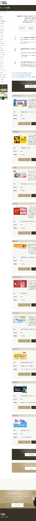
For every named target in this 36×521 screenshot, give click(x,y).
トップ (1, 11)
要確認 (32, 365)
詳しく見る (24, 123)
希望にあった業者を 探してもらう (17, 505)
